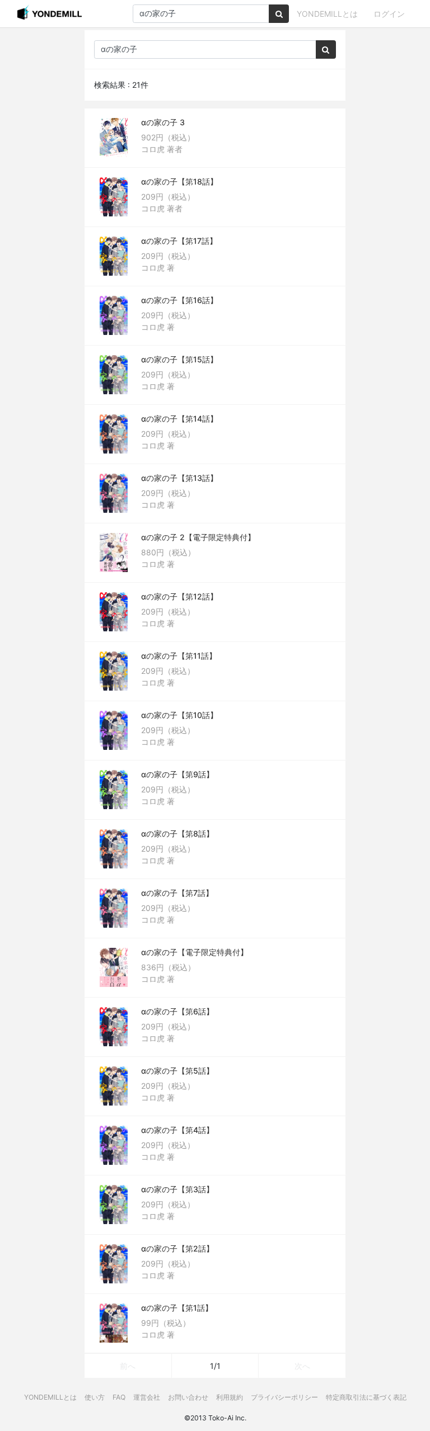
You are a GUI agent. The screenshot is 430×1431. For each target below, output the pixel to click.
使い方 (95, 1397)
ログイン (389, 13)
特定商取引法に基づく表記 (366, 1397)
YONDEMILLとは (327, 13)
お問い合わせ (188, 1397)
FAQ (119, 1397)
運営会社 (146, 1397)
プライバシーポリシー (284, 1397)
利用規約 (229, 1397)
